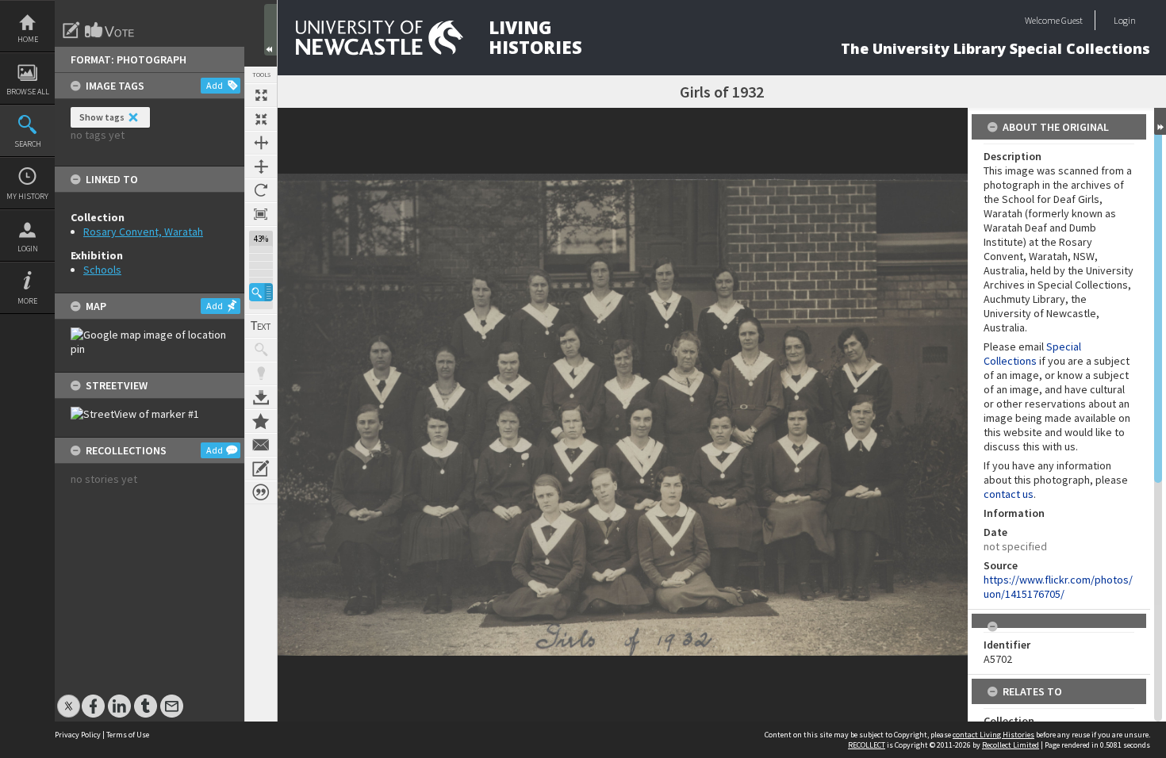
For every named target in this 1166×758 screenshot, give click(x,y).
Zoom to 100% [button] (261, 214)
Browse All (27, 91)
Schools (102, 269)
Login (27, 248)
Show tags (102, 117)
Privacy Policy (78, 734)
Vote (110, 30)
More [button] (27, 301)
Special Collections (1032, 353)
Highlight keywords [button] (261, 373)
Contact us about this (261, 445)
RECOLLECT (866, 745)
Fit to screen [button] (261, 119)
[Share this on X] (68, 698)
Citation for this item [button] (261, 492)
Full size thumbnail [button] (261, 95)
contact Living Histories (993, 734)
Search (27, 144)
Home (27, 39)
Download (261, 397)
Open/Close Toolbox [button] (270, 30)
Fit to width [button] (261, 143)
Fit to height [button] (261, 166)
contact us (1009, 494)
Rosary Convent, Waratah (143, 231)
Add (214, 85)
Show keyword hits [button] (261, 350)
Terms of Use (127, 734)
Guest (1072, 20)
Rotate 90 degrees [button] (261, 190)
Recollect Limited (1010, 745)
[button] (261, 292)
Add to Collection (261, 421)
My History (27, 196)
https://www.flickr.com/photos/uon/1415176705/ (1058, 586)
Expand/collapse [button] (1160, 121)
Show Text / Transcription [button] (261, 326)
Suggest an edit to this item (71, 30)
